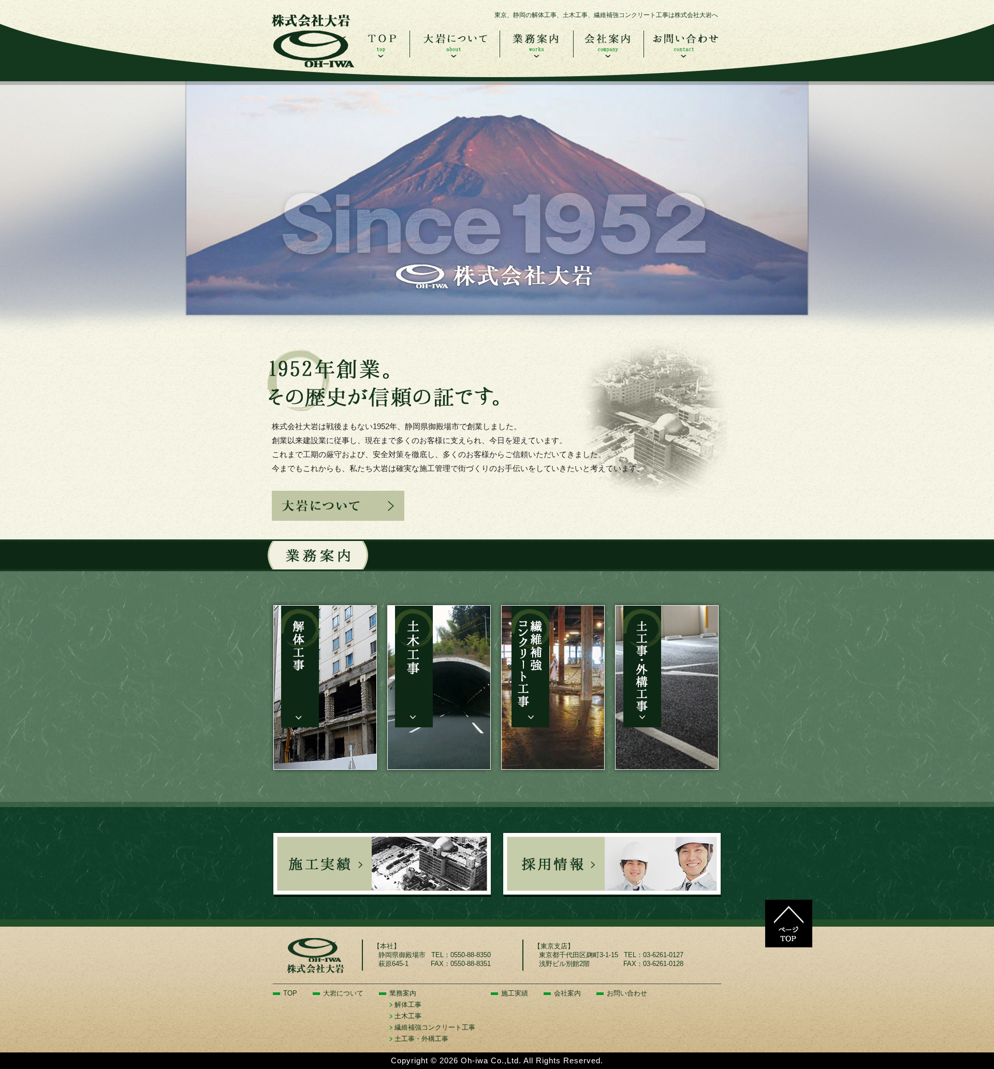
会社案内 (567, 993)
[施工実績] (382, 864)
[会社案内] (608, 54)
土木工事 (407, 1016)
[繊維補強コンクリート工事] (553, 687)
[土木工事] (439, 687)
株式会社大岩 (313, 38)
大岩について (343, 993)
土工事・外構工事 (421, 1039)
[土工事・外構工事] (666, 687)
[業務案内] (536, 54)
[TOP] (382, 54)
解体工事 (407, 1004)
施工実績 (514, 993)
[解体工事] (325, 687)
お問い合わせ (627, 993)
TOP (290, 993)
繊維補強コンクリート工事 (434, 1027)
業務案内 (402, 993)
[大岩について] (455, 54)
